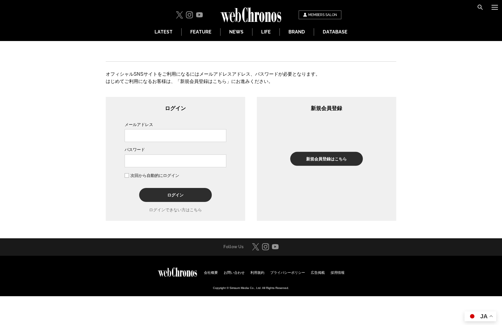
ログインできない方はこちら (175, 209)
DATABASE (335, 32)
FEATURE (200, 32)
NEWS (236, 32)
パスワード (135, 149)
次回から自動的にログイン (154, 175)
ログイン (175, 195)
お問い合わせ (234, 273)
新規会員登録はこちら (326, 159)
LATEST (164, 32)
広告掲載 (318, 273)
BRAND (296, 32)
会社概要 (211, 273)
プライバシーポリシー (287, 273)
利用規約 (257, 273)
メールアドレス (139, 124)
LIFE (266, 32)
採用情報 (338, 273)
